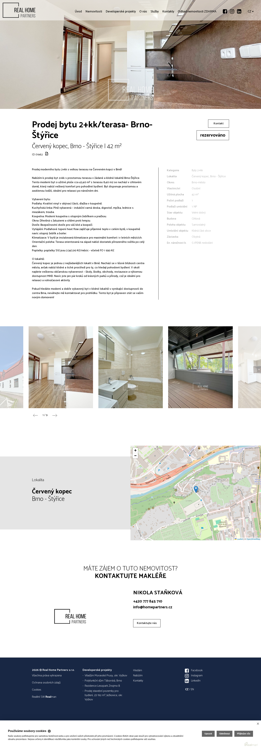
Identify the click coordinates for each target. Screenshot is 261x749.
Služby (155, 31)
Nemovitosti (93, 31)
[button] (196, 489)
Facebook (197, 670)
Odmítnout (224, 733)
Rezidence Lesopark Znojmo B (102, 685)
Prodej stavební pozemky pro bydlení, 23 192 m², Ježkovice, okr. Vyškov (104, 695)
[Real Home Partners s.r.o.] (29, 10)
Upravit (208, 733)
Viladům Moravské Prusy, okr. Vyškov (106, 675)
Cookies (36, 689)
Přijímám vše (243, 733)
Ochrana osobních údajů (46, 682)
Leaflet (239, 538)
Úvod (78, 31)
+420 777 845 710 (147, 601)
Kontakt (219, 123)
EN (192, 689)
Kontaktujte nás (147, 623)
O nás (143, 31)
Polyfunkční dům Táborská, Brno (103, 680)
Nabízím (138, 675)
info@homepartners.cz (152, 607)
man (50, 696)
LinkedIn (195, 680)
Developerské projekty (121, 31)
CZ (249, 31)
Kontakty (168, 31)
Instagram (197, 675)
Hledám (137, 670)
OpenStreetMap (253, 538)
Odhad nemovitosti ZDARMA (197, 31)
